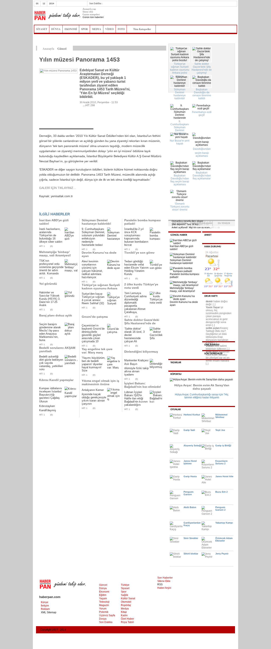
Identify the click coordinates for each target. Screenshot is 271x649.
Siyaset (125, 588)
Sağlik (124, 595)
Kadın (124, 615)
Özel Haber (127, 618)
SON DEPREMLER (213, 353)
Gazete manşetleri (91, 14)
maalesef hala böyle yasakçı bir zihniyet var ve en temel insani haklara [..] (218, 357)
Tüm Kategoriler (143, 29)
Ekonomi (104, 591)
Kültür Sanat (128, 598)
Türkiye (125, 584)
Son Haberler (165, 577)
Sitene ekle (88, 11)
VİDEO (109, 29)
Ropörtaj (126, 605)
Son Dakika (105, 622)
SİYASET (41, 29)
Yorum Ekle (47, 207)
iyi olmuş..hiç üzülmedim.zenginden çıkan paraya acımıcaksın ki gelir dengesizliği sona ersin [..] (218, 316)
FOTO (121, 29)
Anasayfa (48, 48)
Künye (44, 602)
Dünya (103, 588)
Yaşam (103, 598)
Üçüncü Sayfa (107, 615)
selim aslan (213, 328)
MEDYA (96, 29)
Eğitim (102, 595)
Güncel (103, 584)
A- (164, 48)
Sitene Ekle (163, 581)
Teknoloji (104, 601)
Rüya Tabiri (127, 622)
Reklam (45, 609)
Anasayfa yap (89, 9)
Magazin (104, 605)
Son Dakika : (95, 3)
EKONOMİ (71, 29)
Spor (123, 591)
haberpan (57, 16)
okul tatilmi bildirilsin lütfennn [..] (217, 347)
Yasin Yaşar (213, 307)
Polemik (103, 611)
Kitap (124, 611)
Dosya (102, 618)
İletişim (45, 605)
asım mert (212, 351)
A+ (155, 48)
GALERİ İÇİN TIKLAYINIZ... (57, 188)
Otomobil (126, 601)
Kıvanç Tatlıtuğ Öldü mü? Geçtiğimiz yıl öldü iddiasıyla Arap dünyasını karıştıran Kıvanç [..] (217, 335)
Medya (125, 608)
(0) (51, 246)
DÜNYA (56, 29)
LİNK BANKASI (211, 345)
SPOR (84, 29)
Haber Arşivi (164, 587)
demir (209, 301)
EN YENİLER (224, 223)
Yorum (102, 608)
